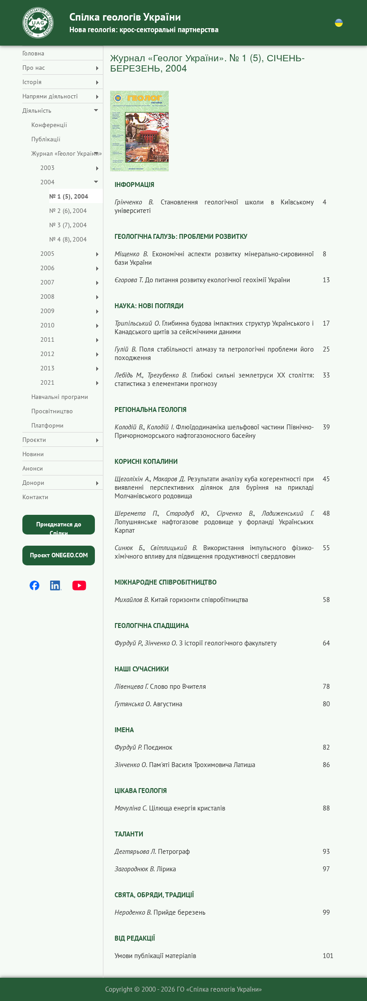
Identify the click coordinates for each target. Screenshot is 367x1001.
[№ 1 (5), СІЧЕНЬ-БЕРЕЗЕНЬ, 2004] (139, 130)
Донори (33, 483)
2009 (47, 311)
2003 (47, 168)
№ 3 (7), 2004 (68, 225)
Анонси (32, 468)
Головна (33, 53)
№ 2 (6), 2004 (68, 211)
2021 (47, 382)
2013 (47, 368)
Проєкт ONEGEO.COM (59, 555)
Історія (32, 82)
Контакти (35, 497)
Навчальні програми (59, 397)
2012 (47, 354)
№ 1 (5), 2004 (68, 196)
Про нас (33, 68)
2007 (47, 282)
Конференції (49, 125)
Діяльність (36, 110)
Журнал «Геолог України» (66, 153)
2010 (47, 325)
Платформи (47, 425)
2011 (47, 339)
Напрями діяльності (50, 96)
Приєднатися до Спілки (58, 527)
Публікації (45, 139)
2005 (47, 254)
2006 (47, 268)
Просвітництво (52, 411)
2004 (47, 182)
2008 (47, 297)
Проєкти (34, 440)
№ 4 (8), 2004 (68, 239)
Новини (33, 454)
